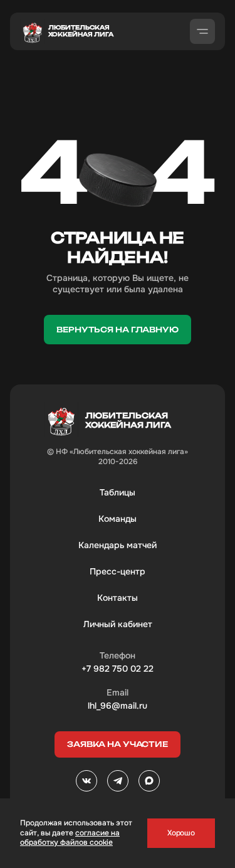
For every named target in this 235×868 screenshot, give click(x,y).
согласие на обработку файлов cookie (70, 838)
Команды (117, 518)
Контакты (117, 597)
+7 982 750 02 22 (117, 669)
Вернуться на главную (117, 329)
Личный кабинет (117, 624)
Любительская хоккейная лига (80, 31)
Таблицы (117, 492)
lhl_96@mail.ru (117, 706)
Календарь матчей (117, 545)
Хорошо (181, 833)
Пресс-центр (117, 571)
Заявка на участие (117, 744)
